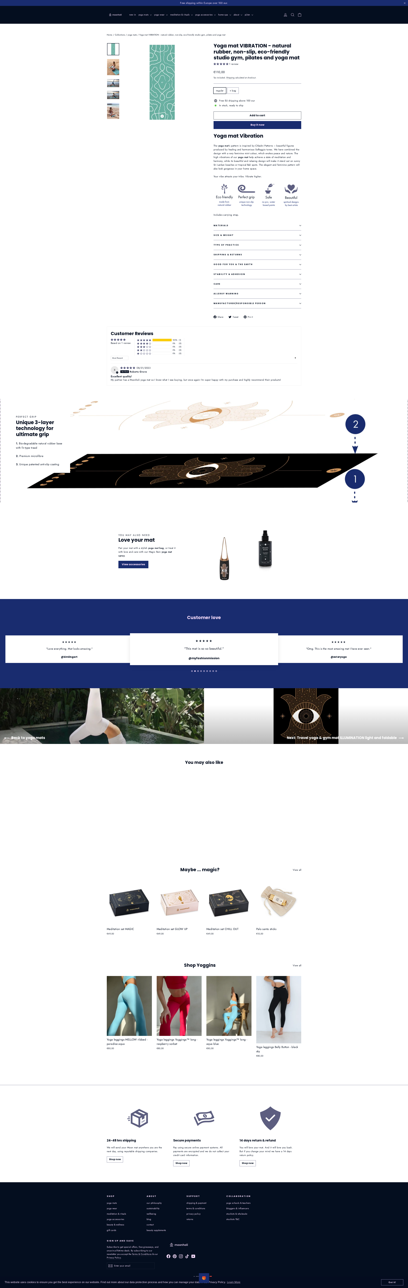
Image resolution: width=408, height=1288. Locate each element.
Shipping (230, 77)
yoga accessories (204, 14)
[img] (128, 368)
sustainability (153, 1208)
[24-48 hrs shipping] (137, 1118)
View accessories (133, 564)
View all (297, 870)
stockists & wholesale (236, 1213)
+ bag (233, 90)
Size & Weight (224, 235)
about (237, 14)
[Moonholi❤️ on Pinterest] (175, 1256)
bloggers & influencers (237, 1208)
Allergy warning (226, 293)
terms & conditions (195, 1208)
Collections (120, 34)
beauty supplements (156, 1230)
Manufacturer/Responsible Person (240, 303)
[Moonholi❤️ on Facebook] (168, 1256)
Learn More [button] (233, 1282)
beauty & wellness (115, 1224)
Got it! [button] (392, 1282)
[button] (221, 64)
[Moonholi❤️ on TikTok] (187, 1256)
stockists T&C (233, 1219)
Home (109, 34)
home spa (223, 14)
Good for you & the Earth (233, 264)
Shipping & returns (228, 254)
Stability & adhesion (229, 274)
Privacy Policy (114, 1257)
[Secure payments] (204, 1118)
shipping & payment (196, 1203)
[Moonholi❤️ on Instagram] (181, 1256)
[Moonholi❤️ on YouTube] (193, 1256)
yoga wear (159, 14)
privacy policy (193, 1213)
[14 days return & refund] (270, 1118)
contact (150, 1224)
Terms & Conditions (142, 1254)
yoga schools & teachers (238, 1203)
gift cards (111, 1230)
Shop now (115, 1159)
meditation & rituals (180, 14)
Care (217, 284)
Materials (221, 225)
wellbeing (151, 1213)
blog (149, 1219)
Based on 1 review (121, 343)
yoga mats (143, 14)
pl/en (248, 14)
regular (220, 90)
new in (132, 14)
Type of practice (226, 245)
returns (189, 1219)
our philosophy (154, 1203)
